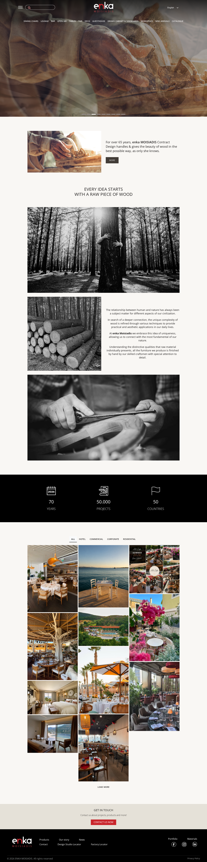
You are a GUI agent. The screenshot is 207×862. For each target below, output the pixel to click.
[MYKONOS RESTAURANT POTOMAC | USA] (103, 747)
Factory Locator (99, 844)
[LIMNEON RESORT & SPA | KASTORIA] (52, 697)
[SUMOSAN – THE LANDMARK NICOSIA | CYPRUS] (154, 696)
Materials (192, 838)
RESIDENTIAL (129, 539)
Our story (64, 839)
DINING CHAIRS (31, 21)
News (82, 839)
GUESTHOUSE (98, 21)
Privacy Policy (193, 858)
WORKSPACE (147, 21)
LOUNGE (45, 21)
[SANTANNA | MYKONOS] (52, 646)
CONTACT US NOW (103, 822)
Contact (43, 844)
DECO (87, 21)
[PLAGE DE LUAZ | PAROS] (103, 576)
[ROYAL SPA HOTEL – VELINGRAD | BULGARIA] (103, 627)
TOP (80, 21)
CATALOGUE (177, 21)
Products (44, 839)
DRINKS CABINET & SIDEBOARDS (123, 21)
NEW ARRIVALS (162, 21)
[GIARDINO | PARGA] (154, 627)
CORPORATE (113, 539)
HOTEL (82, 539)
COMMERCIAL (96, 539)
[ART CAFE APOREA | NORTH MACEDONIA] (154, 569)
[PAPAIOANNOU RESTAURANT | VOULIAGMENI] (52, 578)
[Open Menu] (20, 7)
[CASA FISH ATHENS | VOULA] (103, 680)
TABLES (72, 21)
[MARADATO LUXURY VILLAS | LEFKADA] (52, 734)
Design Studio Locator (69, 844)
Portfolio (172, 838)
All (73, 539)
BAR (53, 21)
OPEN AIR (62, 21)
